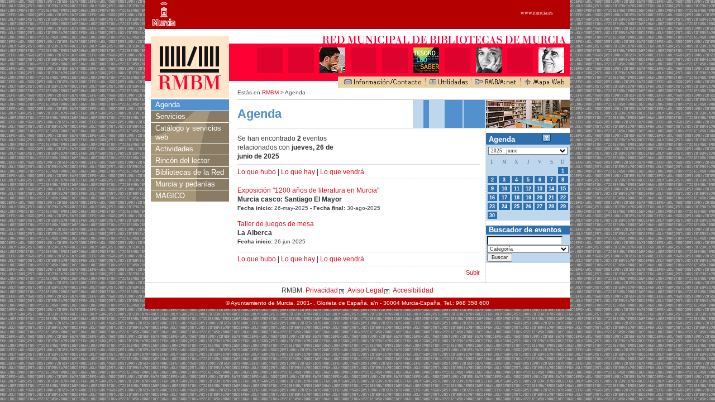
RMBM (270, 92)
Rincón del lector (182, 160)
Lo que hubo (256, 172)
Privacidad (322, 290)
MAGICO (170, 196)
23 (492, 206)
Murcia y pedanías (185, 184)
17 (504, 197)
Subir (473, 272)
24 (504, 206)
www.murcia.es (537, 13)
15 (563, 189)
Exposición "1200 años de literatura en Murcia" (308, 190)
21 (551, 197)
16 (492, 197)
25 (516, 206)
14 (551, 189)
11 (516, 189)
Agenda (167, 104)
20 (539, 197)
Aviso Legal (365, 290)
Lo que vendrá (342, 172)
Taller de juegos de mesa (275, 224)
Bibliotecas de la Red (189, 172)
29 (563, 206)
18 (516, 197)
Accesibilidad (413, 290)
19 (528, 197)
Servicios (170, 116)
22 (563, 197)
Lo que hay (298, 172)
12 (528, 189)
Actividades (174, 149)
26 (528, 206)
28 (551, 206)
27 (539, 206)
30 (492, 215)
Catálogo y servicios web (188, 132)
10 (504, 189)
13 (539, 189)
